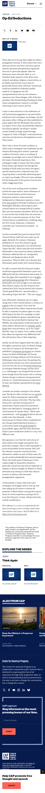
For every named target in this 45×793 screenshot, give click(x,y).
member (31, 325)
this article (11, 202)
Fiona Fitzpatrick (7, 646)
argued (5, 305)
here (39, 294)
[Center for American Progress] (5, 4)
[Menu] (41, 4)
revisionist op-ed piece (21, 351)
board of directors (34, 365)
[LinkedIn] (23, 690)
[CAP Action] (10, 756)
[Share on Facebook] (10, 30)
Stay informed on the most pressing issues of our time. (20, 709)
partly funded (28, 425)
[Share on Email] (27, 30)
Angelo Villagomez (20, 646)
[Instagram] (19, 690)
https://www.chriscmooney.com (14, 514)
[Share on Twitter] (4, 30)
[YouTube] (14, 690)
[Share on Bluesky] (22, 30)
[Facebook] (9, 690)
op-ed (33, 242)
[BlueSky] (29, 690)
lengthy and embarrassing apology (21, 278)
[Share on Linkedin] (16, 30)
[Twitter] (4, 690)
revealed (23, 414)
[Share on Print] (33, 30)
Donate (31, 3)
